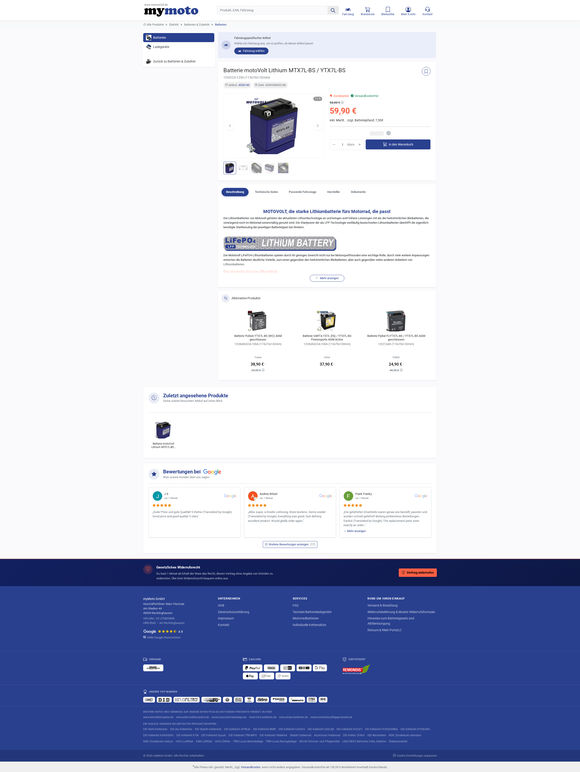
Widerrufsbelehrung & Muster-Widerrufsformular (401, 612)
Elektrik (174, 24)
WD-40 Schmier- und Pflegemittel (319, 741)
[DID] (164, 699)
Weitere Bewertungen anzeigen (292, 544)
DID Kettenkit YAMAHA (273, 735)
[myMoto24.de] (180, 10)
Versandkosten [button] (250, 767)
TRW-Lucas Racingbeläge (281, 741)
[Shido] (279, 699)
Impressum (226, 618)
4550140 (243, 85)
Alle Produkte (155, 24)
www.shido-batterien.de (293, 717)
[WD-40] (323, 699)
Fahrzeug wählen (253, 51)
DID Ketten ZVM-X (354, 735)
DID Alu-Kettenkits (181, 729)
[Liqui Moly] (238, 699)
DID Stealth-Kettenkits (208, 729)
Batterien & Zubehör (197, 24)
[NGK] (227, 699)
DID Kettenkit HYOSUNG (415, 729)
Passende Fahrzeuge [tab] (302, 192)
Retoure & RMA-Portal (383, 630)
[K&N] (211, 699)
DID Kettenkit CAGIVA (292, 729)
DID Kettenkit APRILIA (237, 729)
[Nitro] (262, 699)
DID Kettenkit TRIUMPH (243, 735)
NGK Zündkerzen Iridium (158, 741)
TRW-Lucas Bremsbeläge (248, 741)
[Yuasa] (249, 699)
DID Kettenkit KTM (187, 735)
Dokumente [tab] (358, 192)
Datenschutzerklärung (233, 612)
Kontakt (223, 625)
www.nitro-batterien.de (262, 717)
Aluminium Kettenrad (327, 735)
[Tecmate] (297, 699)
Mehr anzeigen (356, 531)
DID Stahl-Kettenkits (155, 729)
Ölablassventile (398, 741)
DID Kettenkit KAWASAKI (158, 735)
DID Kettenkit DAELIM (321, 729)
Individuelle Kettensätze (309, 625)
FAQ (296, 605)
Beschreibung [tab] (235, 192)
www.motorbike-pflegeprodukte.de (331, 717)
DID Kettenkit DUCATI (349, 729)
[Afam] (149, 699)
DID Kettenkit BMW (264, 729)
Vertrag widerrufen (420, 573)
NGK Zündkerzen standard (405, 735)
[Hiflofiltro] (187, 699)
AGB (221, 605)
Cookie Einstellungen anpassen (417, 755)
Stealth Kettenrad (300, 735)
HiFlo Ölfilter (222, 741)
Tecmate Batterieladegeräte (312, 612)
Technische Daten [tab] (266, 192)
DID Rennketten (376, 735)
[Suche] (333, 10)
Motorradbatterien (306, 618)
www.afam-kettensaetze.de (192, 717)
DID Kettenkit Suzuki (213, 735)
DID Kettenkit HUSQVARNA (381, 729)
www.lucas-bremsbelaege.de (229, 717)
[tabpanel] (327, 243)
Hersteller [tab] (333, 192)
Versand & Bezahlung (382, 605)
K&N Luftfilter (204, 741)
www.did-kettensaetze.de (158, 717)
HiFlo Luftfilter (184, 741)
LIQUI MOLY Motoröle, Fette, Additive (364, 741)
